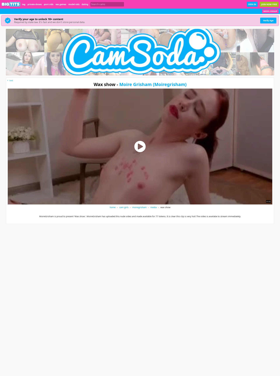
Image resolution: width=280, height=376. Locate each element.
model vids (73, 4)
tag (23, 4)
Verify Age (268, 20)
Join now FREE (269, 4)
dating (85, 4)
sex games (61, 4)
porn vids (48, 4)
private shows (35, 4)
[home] (11, 4)
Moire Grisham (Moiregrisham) (153, 84)
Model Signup (270, 11)
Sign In (252, 4)
